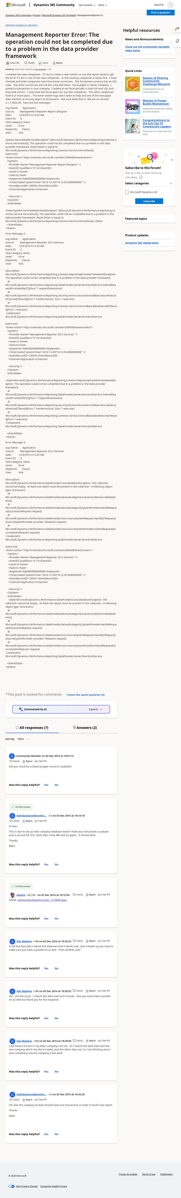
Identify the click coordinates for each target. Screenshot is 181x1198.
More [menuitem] (101, 5)
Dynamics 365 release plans (142, 242)
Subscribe (149, 201)
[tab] (32, 729)
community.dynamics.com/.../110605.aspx (42, 900)
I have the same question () (86, 694)
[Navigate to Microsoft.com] (15, 5)
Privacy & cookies (128, 1174)
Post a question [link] (160, 12)
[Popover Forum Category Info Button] (141, 177)
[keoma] (12, 895)
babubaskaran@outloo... (32, 815)
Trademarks (166, 1174)
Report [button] (59, 63)
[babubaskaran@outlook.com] (12, 816)
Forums (36, 15)
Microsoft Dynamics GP (143, 192)
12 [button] (50, 815)
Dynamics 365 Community (54, 5)
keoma (21, 895)
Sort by (9, 739)
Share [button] (45, 63)
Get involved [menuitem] (85, 5)
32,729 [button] (31, 895)
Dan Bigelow (40, 69)
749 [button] (49, 69)
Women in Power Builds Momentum (156, 102)
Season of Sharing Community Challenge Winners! (156, 81)
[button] (159, 5)
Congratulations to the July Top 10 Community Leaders (157, 123)
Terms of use (148, 1174)
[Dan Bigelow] (12, 941)
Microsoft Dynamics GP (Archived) (59, 15)
